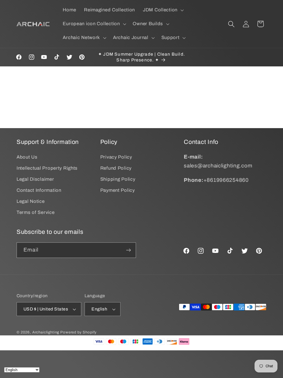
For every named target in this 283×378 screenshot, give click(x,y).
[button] (163, 10)
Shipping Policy (117, 179)
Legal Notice (31, 201)
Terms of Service (36, 212)
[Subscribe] (128, 250)
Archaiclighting (45, 332)
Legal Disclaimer (35, 179)
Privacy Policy (116, 157)
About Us (27, 157)
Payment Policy (117, 190)
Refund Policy (116, 168)
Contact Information (39, 190)
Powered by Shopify (78, 332)
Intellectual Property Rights (47, 168)
